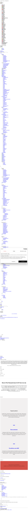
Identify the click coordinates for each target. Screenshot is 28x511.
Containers (4, 99)
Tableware (4, 119)
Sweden (3, 39)
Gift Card (1, 356)
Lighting (4, 162)
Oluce (4, 147)
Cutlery (4, 121)
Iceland (3, 19)
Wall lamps (4, 55)
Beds (3, 80)
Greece (3, 17)
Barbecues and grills (5, 203)
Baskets (4, 78)
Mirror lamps (4, 180)
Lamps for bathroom (5, 65)
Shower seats (4, 228)
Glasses (4, 116)
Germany (4, 16)
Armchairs (4, 83)
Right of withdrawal (5, 289)
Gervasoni (4, 277)
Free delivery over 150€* (14, 448)
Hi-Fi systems (4, 131)
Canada (3, 8)
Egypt (3, 13)
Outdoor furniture (4, 76)
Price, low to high (7, 317)
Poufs (4, 84)
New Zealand (4, 29)
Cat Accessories (5, 111)
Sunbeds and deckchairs (6, 90)
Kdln (3, 141)
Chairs (4, 194)
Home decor (4, 164)
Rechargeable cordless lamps (6, 60)
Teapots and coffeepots (5, 125)
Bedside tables (5, 79)
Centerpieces (4, 117)
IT (3, 48)
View (1, 358)
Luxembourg (4, 25)
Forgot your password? (3, 506)
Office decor (4, 97)
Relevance (10, 317)
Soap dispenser (5, 227)
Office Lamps (4, 66)
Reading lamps (5, 174)
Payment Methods (4, 488)
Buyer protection (14, 429)
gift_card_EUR (2, 357)
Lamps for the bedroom (6, 178)
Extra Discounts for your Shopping (7, 291)
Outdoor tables (5, 91)
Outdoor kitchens (5, 205)
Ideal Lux (4, 140)
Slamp (4, 282)
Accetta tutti (22, 261)
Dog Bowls (4, 109)
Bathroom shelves (5, 230)
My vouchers (3, 495)
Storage (4, 82)
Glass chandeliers (5, 61)
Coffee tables (4, 89)
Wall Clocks (6, 213)
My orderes (3, 492)
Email (1, 503)
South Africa (4, 37)
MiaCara (4, 145)
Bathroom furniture (5, 232)
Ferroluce (4, 137)
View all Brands (3, 152)
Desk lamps (4, 172)
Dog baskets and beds (5, 238)
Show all (3, 318)
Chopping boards (5, 124)
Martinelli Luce (5, 144)
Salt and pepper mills (5, 122)
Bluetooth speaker (5, 267)
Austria (3, 5)
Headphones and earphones (6, 265)
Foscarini (4, 139)
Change (1, 46)
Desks (4, 85)
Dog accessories (5, 108)
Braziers (4, 94)
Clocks (4, 101)
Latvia (3, 23)
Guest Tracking (3, 493)
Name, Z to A (13, 317)
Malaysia (4, 26)
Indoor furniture (3, 185)
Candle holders (5, 102)
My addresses (3, 494)
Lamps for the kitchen (5, 64)
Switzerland (4, 40)
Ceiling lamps (4, 170)
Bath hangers (4, 229)
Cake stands (4, 115)
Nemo (4, 146)
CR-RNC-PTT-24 (2, 338)
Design (4, 163)
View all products (4, 182)
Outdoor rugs (4, 202)
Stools (4, 86)
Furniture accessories (5, 77)
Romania (4, 33)
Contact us (4, 292)
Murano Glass (4, 106)
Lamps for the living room (6, 63)
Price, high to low (2, 317)
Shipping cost (4, 290)
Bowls (4, 118)
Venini (4, 151)
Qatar (3, 32)
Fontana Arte (4, 138)
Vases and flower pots (5, 105)
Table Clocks (6, 214)
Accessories (4, 129)
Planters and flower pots (6, 92)
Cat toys (4, 113)
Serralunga (4, 149)
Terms (10, 509)
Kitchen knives (5, 127)
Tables (4, 88)
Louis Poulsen (4, 143)
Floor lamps (4, 59)
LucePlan (4, 279)
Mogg (4, 281)
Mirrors (4, 87)
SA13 (1, 337)
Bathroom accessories (5, 231)
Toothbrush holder (5, 226)
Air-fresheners (4, 104)
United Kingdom (4, 43)
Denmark (4, 12)
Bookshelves (4, 81)
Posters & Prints (5, 103)
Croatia (3, 10)
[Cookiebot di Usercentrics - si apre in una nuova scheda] (24, 249)
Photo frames (4, 100)
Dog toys (4, 110)
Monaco (3, 27)
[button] (14, 366)
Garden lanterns (5, 204)
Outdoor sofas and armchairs (6, 199)
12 (0, 318)
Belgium (3, 6)
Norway (3, 30)
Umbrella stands (5, 192)
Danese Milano (5, 136)
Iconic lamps (4, 176)
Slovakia (4, 35)
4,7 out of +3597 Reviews (14, 313)
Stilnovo (4, 150)
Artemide (4, 134)
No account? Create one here (3, 508)
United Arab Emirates (5, 42)
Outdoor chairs (5, 201)
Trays (3, 126)
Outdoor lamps (5, 67)
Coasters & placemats (5, 123)
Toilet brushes (4, 224)
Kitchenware (4, 128)
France (3, 15)
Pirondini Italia (5, 148)
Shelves (4, 190)
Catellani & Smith (5, 272)
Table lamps (4, 57)
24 (1, 318)
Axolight (4, 135)
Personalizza (13, 261)
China (3, 9)
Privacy (4, 288)
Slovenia (4, 36)
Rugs (3, 196)
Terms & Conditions (4, 486)
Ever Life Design (5, 274)
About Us (4, 287)
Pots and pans (4, 120)
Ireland (3, 20)
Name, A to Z (16, 317)
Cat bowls (4, 242)
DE (3, 49)
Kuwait (3, 22)
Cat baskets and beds (5, 112)
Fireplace (4, 98)
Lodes (4, 142)
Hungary (4, 18)
